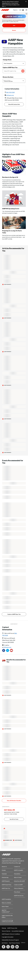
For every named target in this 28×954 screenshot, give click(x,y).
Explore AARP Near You (10, 67)
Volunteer (4, 873)
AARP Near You (6, 888)
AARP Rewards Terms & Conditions (11, 934)
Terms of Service (6, 931)
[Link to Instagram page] (12, 947)
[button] (26, 10)
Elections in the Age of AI (10, 177)
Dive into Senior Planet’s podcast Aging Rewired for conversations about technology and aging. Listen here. (10, 4)
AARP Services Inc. (19, 895)
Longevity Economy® (7, 921)
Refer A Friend (17, 877)
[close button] (26, 13)
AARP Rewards (6, 881)
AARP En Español (18, 870)
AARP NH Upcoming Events (10, 208)
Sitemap (4, 928)
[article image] (14, 175)
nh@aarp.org (10, 95)
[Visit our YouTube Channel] (11, 650)
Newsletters (17, 873)
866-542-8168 (10, 92)
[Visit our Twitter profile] (7, 650)
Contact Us (17, 866)
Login (20, 9)
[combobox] (14, 71)
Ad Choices (5, 943)
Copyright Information (7, 937)
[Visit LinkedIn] (17, 947)
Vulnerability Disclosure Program (10, 940)
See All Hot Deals (14, 819)
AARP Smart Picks (6, 884)
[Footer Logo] (14, 854)
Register (15, 10)
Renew (14, 30)
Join (14, 25)
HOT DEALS (8, 810)
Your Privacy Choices (14, 943)
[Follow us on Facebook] (3, 650)
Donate (4, 870)
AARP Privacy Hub (12, 928)
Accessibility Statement (18, 931)
